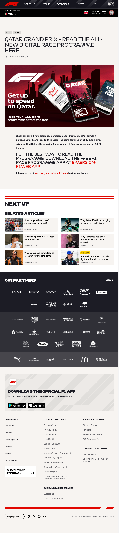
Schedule (29, 4)
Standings (63, 4)
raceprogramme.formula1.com (51, 173)
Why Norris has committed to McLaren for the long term (39, 254)
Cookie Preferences (53, 499)
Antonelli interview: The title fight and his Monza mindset (94, 258)
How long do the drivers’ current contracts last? (36, 222)
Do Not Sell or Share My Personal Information (55, 478)
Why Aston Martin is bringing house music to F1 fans (95, 222)
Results (46, 4)
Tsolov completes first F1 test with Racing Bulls (39, 238)
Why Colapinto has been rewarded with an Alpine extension (92, 239)
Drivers (80, 4)
